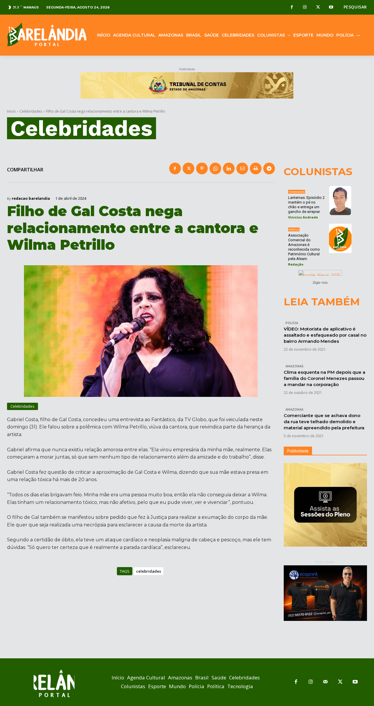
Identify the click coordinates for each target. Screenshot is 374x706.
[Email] (242, 168)
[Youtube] (331, 7)
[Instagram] (305, 7)
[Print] (256, 168)
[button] (355, 7)
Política (294, 229)
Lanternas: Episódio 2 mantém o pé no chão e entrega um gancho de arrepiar (306, 204)
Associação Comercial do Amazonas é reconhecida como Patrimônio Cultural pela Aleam (304, 247)
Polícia (291, 323)
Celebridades (31, 111)
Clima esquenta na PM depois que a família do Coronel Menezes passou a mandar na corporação (324, 378)
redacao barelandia (31, 198)
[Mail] (326, 682)
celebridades (148, 571)
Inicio (11, 111)
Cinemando (296, 192)
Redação (295, 264)
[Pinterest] (202, 168)
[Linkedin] (229, 168)
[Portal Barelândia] (46, 34)
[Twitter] (318, 7)
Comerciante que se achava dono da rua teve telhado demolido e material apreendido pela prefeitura (324, 422)
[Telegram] (269, 168)
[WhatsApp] (215, 168)
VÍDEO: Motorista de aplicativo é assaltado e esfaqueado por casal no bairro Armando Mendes (325, 335)
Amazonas (294, 366)
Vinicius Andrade (303, 217)
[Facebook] (292, 7)
